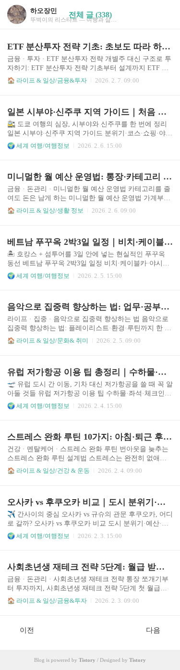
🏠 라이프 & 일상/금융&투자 (47, 80)
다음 (153, 630)
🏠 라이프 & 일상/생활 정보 (45, 210)
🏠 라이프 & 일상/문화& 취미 (47, 340)
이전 (27, 630)
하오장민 (43, 10)
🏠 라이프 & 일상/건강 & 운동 (48, 470)
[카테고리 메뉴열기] (163, 14)
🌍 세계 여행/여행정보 (38, 145)
